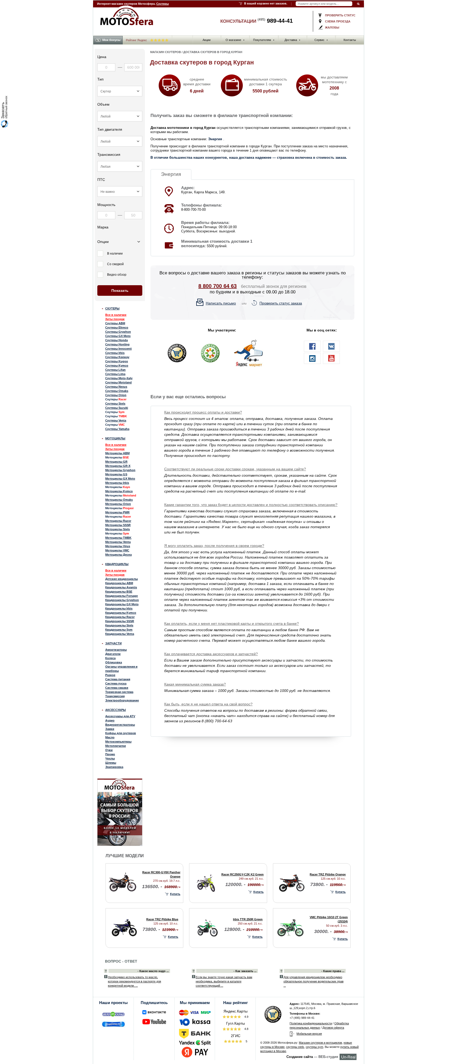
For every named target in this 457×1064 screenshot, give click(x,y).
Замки (109, 728)
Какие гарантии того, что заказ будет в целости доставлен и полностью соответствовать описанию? (250, 505)
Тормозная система (119, 691)
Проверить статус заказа (280, 303)
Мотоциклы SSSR (118, 525)
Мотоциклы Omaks (119, 499)
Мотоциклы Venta (118, 541)
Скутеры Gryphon (118, 331)
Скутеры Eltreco (116, 327)
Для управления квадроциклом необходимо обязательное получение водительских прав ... (314, 981)
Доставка (292, 39)
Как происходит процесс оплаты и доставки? (203, 412)
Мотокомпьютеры (118, 741)
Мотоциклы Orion (118, 503)
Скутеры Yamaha (117, 428)
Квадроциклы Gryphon (122, 600)
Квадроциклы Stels (119, 625)
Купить (175, 894)
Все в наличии (115, 314)
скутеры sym (314, 1046)
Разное (110, 675)
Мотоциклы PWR (117, 512)
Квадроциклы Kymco (120, 612)
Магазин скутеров (165, 52)
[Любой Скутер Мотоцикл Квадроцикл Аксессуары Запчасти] (119, 91)
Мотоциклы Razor (118, 520)
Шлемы (110, 762)
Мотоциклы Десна (118, 554)
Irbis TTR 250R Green (248, 919)
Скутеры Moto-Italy (118, 378)
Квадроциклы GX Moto (122, 604)
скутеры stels (295, 1046)
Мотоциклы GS (116, 474)
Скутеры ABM (115, 323)
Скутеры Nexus (116, 386)
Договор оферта (333, 1027)
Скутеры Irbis (115, 352)
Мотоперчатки (115, 745)
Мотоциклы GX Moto (120, 478)
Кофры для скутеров (120, 733)
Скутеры (162, 3)
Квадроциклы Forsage (121, 595)
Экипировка (114, 766)
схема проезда (337, 21)
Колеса (110, 658)
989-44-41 (275, 20)
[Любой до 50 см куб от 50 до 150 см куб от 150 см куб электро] (119, 116)
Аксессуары (115, 709)
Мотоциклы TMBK (118, 537)
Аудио (110, 720)
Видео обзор (116, 274)
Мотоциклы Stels (117, 529)
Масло (110, 737)
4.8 (246, 1028)
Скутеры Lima (115, 374)
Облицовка (113, 662)
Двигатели (113, 653)
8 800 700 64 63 (217, 286)
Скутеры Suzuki (116, 407)
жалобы (332, 27)
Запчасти (113, 643)
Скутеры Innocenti (118, 348)
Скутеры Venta (115, 420)
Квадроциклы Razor (120, 616)
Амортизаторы (116, 649)
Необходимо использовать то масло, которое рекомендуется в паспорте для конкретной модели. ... (134, 981)
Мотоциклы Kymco (119, 491)
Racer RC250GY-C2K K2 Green (242, 874)
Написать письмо (221, 303)
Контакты (350, 39)
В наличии (115, 253)
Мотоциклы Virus (117, 546)
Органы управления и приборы (121, 668)
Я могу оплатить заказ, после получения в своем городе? (214, 545)
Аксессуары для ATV (120, 716)
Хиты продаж (115, 319)
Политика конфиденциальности (311, 1023)
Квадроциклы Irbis (118, 608)
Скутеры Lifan (115, 369)
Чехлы (110, 758)
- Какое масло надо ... (153, 971)
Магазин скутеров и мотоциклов (320, 1042)
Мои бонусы (111, 39)
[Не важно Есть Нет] (119, 191)
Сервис (321, 39)
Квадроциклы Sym (118, 629)
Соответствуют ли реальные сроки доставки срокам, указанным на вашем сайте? (235, 469)
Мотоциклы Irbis (117, 482)
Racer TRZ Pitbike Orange (328, 874)
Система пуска (115, 683)
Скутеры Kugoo (116, 361)
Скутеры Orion (115, 395)
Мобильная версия (309, 1033)
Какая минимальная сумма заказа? (195, 684)
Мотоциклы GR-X (117, 465)
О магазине (235, 39)
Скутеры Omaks (116, 390)
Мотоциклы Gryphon (120, 470)
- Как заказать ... (245, 971)
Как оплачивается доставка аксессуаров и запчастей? (211, 654)
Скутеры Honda (116, 340)
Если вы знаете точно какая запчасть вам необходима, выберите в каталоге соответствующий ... (224, 981)
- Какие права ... (332, 971)
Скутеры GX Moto (118, 336)
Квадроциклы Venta (119, 633)
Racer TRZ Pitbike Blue (162, 919)
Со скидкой (115, 264)
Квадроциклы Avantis (121, 587)
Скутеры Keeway (117, 357)
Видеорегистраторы (120, 724)
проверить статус (340, 15)
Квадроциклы (117, 564)
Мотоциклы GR (116, 461)
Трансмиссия (115, 696)
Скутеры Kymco (116, 365)
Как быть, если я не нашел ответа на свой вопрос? (208, 704)
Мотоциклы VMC (117, 550)
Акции (207, 39)
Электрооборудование (122, 700)
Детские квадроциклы (121, 578)
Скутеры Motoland (118, 382)
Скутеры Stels (115, 403)
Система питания (117, 679)
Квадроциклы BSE (118, 591)
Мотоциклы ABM (117, 453)
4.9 (246, 1016)
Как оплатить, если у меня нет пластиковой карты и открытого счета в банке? (231, 623)
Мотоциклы (115, 438)
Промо (110, 754)
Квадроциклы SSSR (119, 621)
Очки (109, 750)
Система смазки (116, 687)
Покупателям (264, 39)
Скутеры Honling (117, 344)
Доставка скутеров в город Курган (212, 52)
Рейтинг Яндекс (137, 40)
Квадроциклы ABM (119, 583)
